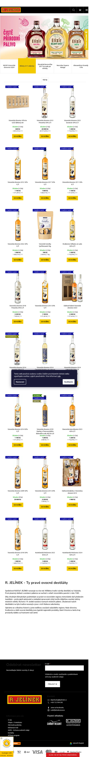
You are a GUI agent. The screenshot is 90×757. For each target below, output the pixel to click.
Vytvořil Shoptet (77, 743)
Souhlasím (68, 382)
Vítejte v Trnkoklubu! (14, 722)
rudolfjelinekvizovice (57, 710)
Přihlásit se (51, 684)
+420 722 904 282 (56, 702)
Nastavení (20, 382)
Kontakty (10, 733)
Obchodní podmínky (14, 725)
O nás (9, 720)
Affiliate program (13, 735)
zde (59, 376)
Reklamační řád (12, 728)
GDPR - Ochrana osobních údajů (18, 730)
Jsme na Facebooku (56, 707)
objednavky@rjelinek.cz (58, 700)
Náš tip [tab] (44, 80)
